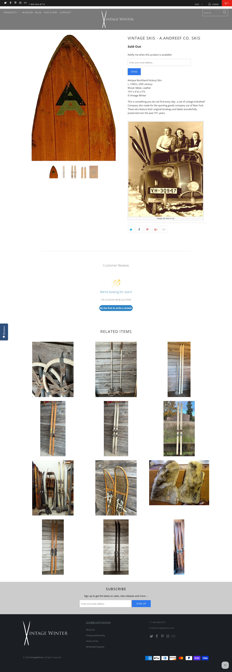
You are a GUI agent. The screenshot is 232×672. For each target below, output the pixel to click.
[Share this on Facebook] (139, 229)
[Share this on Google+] (155, 229)
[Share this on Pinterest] (147, 229)
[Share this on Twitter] (131, 229)
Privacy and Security (95, 635)
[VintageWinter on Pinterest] (15, 3)
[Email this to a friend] (164, 229)
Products (11, 12)
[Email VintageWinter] (25, 3)
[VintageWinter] (117, 19)
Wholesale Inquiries (95, 646)
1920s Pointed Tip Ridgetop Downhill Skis (179, 547)
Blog (38, 12)
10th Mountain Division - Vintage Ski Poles (53, 369)
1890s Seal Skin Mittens (179, 482)
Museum (27, 12)
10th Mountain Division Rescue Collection (53, 487)
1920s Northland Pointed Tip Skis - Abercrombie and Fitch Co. (53, 547)
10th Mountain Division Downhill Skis (53, 428)
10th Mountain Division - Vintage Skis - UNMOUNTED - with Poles (179, 369)
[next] (119, 100)
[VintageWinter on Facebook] (10, 3)
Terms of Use (92, 641)
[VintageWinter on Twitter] (5, 3)
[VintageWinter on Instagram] (20, 3)
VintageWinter (36, 657)
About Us (90, 629)
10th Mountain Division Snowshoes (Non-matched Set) (116, 487)
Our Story (51, 12)
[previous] (28, 100)
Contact (65, 12)
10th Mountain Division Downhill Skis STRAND (179, 428)
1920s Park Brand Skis (116, 547)
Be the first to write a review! (116, 308)
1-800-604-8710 (37, 4)
